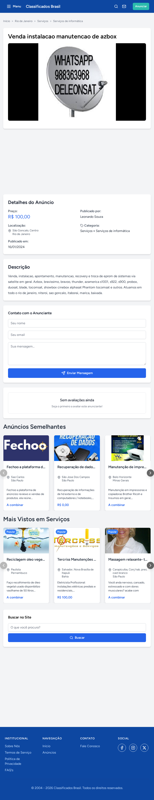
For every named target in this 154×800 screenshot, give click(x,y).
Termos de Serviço (18, 752)
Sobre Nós (12, 746)
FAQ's (9, 770)
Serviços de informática (68, 21)
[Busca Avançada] (116, 6)
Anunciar (141, 6)
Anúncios (49, 752)
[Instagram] (133, 748)
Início (6, 21)
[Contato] (124, 6)
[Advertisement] (77, 162)
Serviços (42, 21)
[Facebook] (122, 748)
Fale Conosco (90, 746)
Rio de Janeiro (23, 21)
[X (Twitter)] (144, 748)
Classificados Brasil (43, 6)
